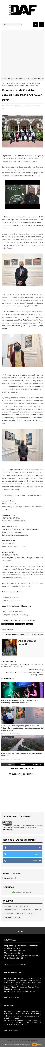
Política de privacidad (12, 997)
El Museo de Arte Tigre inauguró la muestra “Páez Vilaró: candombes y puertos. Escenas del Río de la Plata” (22, 728)
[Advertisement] (22, 52)
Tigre (27, 83)
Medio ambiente (8, 737)
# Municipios (20, 624)
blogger (8, 764)
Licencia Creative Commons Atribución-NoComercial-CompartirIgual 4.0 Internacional (22, 828)
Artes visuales (8, 709)
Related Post (7, 679)
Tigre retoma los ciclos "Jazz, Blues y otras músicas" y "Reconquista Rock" (20, 701)
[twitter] (22, 932)
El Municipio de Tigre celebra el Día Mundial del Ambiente (21, 754)
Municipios (19, 83)
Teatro (17, 917)
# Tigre (29, 624)
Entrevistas (27, 910)
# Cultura (10, 624)
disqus (22, 764)
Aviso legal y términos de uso (15, 964)
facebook (37, 764)
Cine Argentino (11, 906)
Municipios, (36, 106)
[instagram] (25, 932)
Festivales (8, 913)
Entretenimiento (11, 910)
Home (4, 83)
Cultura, (29, 106)
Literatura (21, 913)
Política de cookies (11, 1030)
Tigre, (4, 108)
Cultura (11, 83)
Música (32, 913)
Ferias (38, 910)
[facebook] (19, 932)
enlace (6, 1022)
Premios (7, 917)
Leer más (39, 1044)
